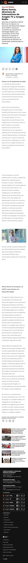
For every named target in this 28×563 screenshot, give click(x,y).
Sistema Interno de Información (11, 527)
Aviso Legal (5, 542)
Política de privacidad (8, 544)
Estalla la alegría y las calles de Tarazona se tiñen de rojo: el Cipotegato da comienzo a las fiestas (19, 431)
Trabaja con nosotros (8, 524)
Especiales (6, 517)
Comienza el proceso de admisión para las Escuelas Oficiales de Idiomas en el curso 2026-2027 (18, 453)
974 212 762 (9, 489)
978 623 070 (10, 482)
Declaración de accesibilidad (9, 549)
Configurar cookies (9, 555)
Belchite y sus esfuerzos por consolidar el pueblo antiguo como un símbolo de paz (19, 460)
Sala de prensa (8, 7)
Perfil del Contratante (8, 522)
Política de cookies (7, 552)
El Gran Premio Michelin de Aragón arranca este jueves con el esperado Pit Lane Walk (19, 445)
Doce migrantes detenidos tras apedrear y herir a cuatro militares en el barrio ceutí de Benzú (19, 438)
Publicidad (6, 515)
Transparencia (7, 519)
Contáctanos (6, 539)
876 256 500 (10, 476)
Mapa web (6, 532)
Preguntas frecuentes (8, 547)
